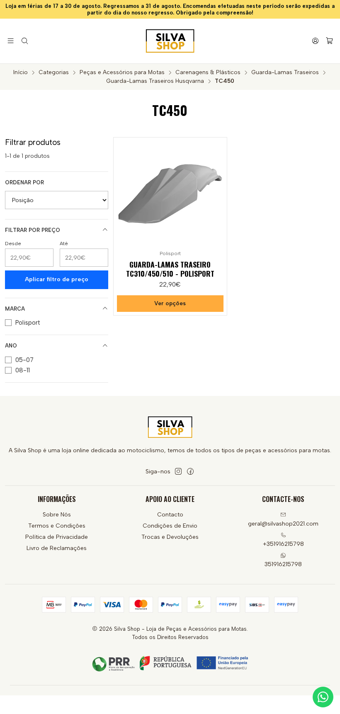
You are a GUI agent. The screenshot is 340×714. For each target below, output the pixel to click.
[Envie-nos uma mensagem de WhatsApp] (323, 697)
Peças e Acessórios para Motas (122, 72)
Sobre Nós (57, 514)
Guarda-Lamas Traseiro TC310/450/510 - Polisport (170, 268)
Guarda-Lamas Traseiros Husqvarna (155, 81)
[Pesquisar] (24, 40)
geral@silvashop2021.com (283, 523)
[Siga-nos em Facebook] (190, 471)
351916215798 (283, 564)
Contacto (170, 514)
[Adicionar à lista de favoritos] (217, 192)
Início (20, 72)
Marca (15, 309)
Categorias (54, 72)
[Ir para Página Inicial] (170, 41)
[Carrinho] (329, 41)
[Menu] (10, 40)
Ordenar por (24, 182)
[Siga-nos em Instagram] (178, 471)
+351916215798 (283, 544)
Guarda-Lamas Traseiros (285, 72)
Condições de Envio (170, 525)
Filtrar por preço (32, 230)
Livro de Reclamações (57, 548)
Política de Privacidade (56, 536)
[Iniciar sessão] (315, 40)
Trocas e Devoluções (170, 536)
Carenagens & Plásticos (207, 72)
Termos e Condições (56, 525)
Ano (11, 346)
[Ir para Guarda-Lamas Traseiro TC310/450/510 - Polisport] (170, 194)
